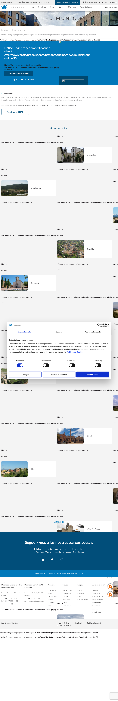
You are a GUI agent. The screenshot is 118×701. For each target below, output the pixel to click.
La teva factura (97, 599)
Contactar (96, 606)
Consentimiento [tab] (24, 332)
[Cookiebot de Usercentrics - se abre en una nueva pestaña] (99, 325)
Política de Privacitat (94, 623)
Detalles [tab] (59, 332)
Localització (96, 603)
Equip (49, 593)
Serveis (52, 7)
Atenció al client (86, 7)
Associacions (52, 596)
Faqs (79, 596)
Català (112, 2)
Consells (80, 593)
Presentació (51, 590)
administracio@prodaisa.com (11, 604)
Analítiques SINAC (15, 112)
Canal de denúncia (65, 625)
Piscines (65, 596)
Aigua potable (67, 590)
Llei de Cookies (64, 623)
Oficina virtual (111, 7)
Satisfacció (96, 593)
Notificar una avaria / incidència (67, 2)
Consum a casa (82, 599)
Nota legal (78, 623)
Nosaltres (42, 7)
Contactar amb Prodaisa (18, 73)
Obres (64, 603)
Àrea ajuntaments (91, 2)
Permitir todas (92, 374)
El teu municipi (17, 30)
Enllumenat (66, 593)
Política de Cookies (75, 352)
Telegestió (66, 599)
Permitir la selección (59, 374)
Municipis (72, 7)
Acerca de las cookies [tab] (93, 332)
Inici (32, 7)
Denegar (25, 374)
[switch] (46, 365)
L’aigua (61, 7)
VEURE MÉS (59, 522)
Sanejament (66, 606)
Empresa (4, 30)
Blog (49, 606)
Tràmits (95, 590)
